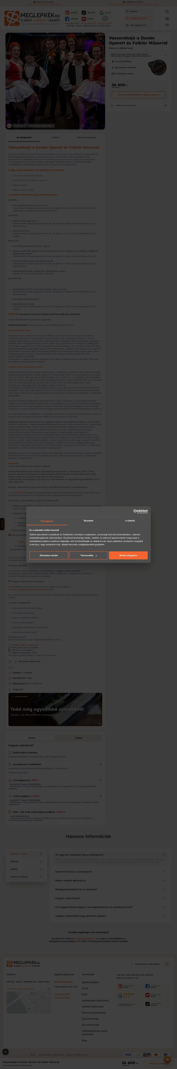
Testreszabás (86, 555)
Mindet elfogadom (128, 555)
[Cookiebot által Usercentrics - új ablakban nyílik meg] (135, 512)
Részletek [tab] (88, 520)
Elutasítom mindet (49, 555)
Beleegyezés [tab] (47, 521)
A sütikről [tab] (130, 520)
